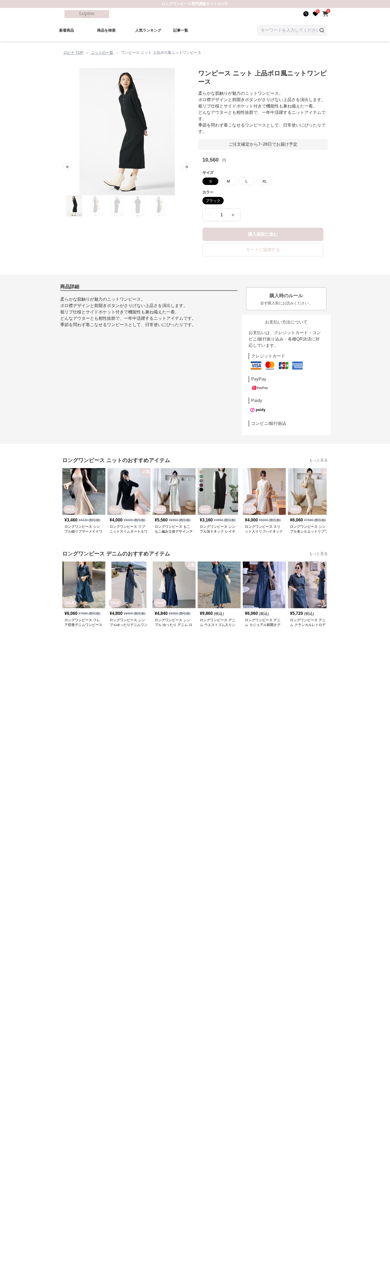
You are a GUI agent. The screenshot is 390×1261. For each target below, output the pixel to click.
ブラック (213, 200)
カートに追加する (263, 249)
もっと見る (318, 460)
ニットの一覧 (102, 52)
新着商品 (66, 30)
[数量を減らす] (210, 215)
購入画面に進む (263, 234)
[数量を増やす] (233, 215)
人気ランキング (148, 30)
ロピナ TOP (73, 52)
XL (264, 181)
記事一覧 (180, 30)
